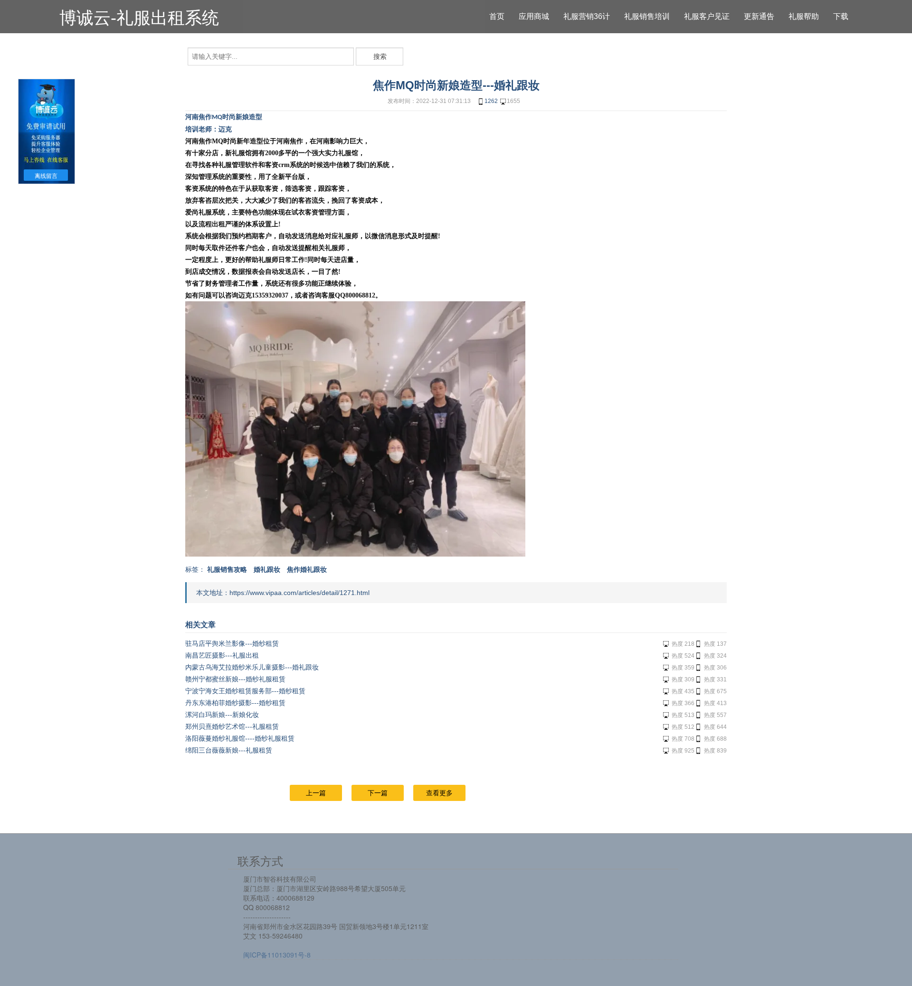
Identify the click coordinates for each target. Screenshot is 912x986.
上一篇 (316, 793)
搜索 (380, 56)
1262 (491, 101)
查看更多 (439, 793)
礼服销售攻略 (227, 569)
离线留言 (46, 176)
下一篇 (378, 793)
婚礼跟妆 (267, 569)
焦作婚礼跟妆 (307, 569)
